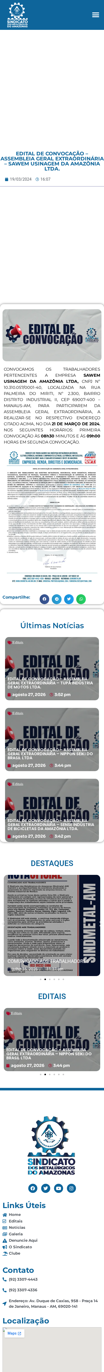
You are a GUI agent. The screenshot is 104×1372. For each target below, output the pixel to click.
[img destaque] (52, 668)
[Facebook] (32, 1188)
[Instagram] (71, 1188)
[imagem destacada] (52, 925)
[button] (95, 14)
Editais (17, 642)
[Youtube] (58, 1188)
